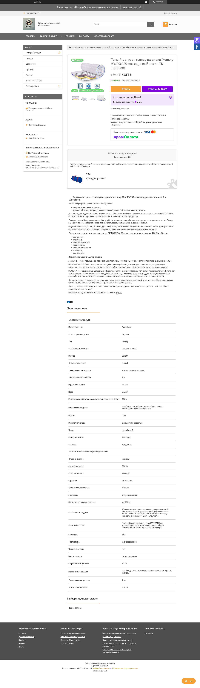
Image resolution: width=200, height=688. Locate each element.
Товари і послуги (49, 36)
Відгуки (29, 75)
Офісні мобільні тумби (70, 640)
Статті (21, 647)
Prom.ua (112, 663)
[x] (71, 303)
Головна (30, 36)
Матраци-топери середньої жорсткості (119, 633)
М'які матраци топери (112, 637)
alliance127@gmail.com (38, 157)
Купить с (153, 89)
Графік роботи (32, 86)
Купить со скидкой (132, 7)
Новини (29, 58)
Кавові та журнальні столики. (73, 633)
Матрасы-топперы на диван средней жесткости (97, 47)
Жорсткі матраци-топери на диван (117, 640)
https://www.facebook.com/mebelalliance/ (42, 168)
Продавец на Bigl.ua (100, 666)
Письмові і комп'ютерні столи (73, 637)
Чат (190, 681)
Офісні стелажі (67, 643)
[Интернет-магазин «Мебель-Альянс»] (29, 29)
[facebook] (68, 303)
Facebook (149, 633)
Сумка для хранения (95, 178)
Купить (126, 89)
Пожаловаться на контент (102, 668)
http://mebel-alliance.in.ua (38, 153)
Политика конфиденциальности (125, 668)
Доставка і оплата (104, 36)
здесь (119, 293)
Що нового (30, 64)
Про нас (70, 36)
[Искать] (150, 24)
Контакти (84, 36)
